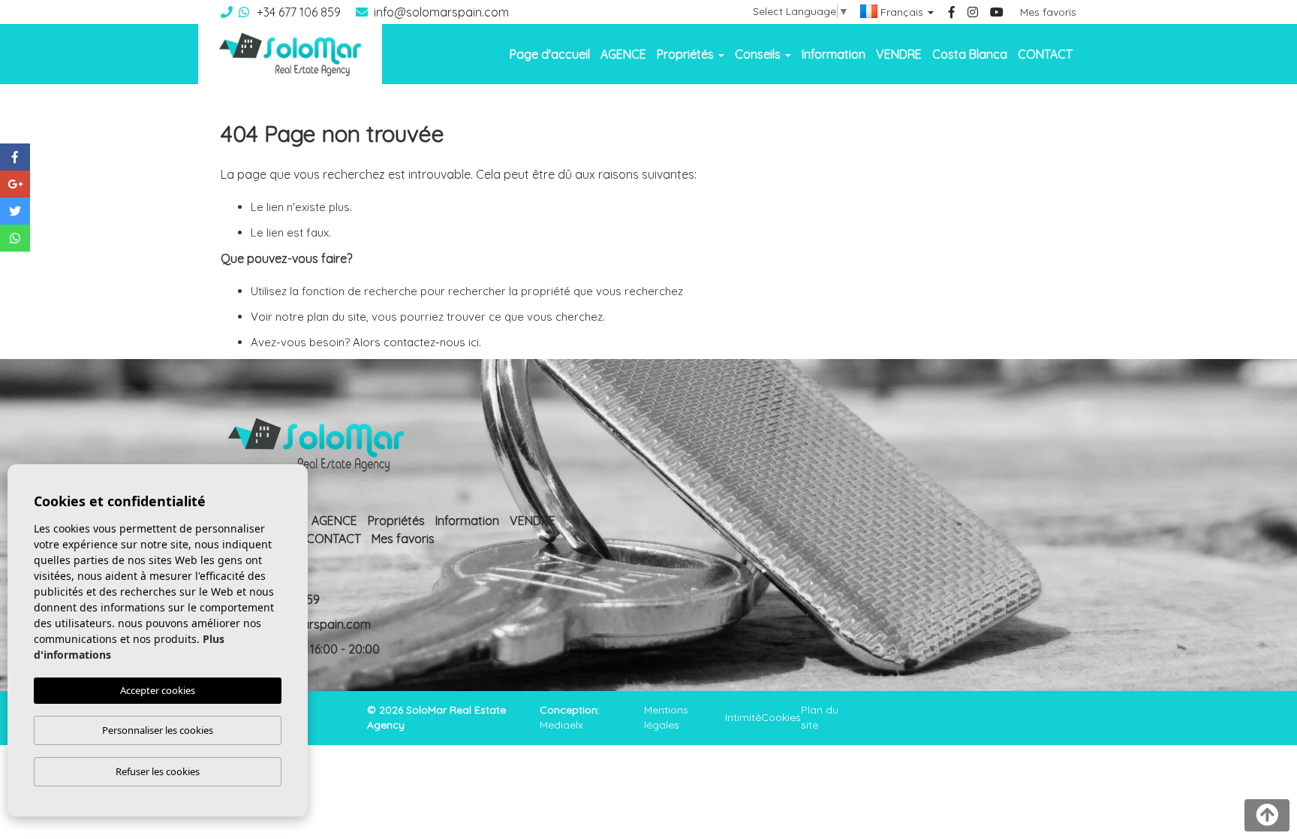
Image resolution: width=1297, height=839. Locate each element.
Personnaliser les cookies (157, 730)
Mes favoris (1048, 12)
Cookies (781, 717)
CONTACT (1045, 54)
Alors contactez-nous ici (416, 342)
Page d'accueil (550, 54)
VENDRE (899, 54)
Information (833, 54)
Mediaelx (561, 725)
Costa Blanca (969, 54)
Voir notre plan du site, (310, 316)
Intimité (743, 717)
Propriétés (396, 520)
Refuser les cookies (158, 771)
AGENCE (623, 54)
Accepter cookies (157, 690)
